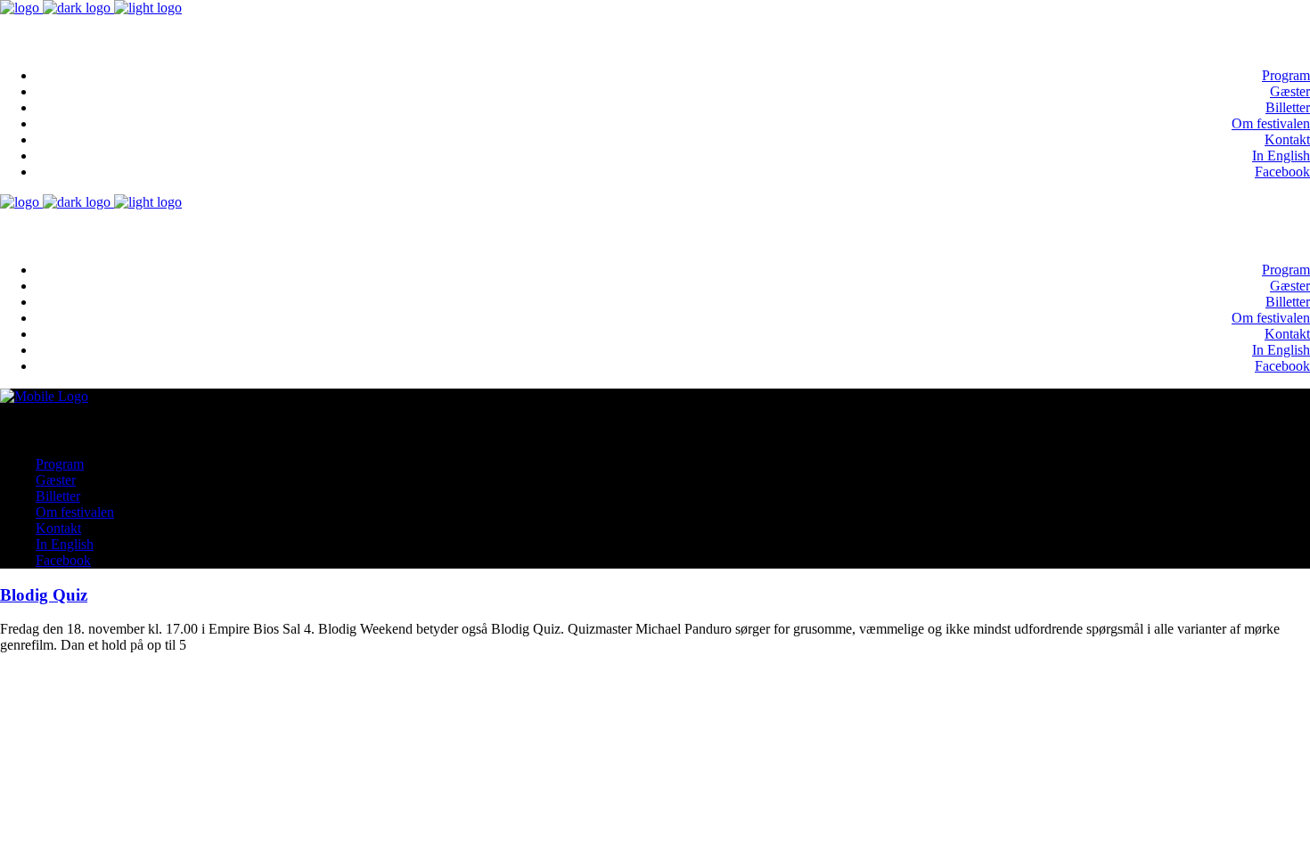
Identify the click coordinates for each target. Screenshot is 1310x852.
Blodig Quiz (43, 595)
